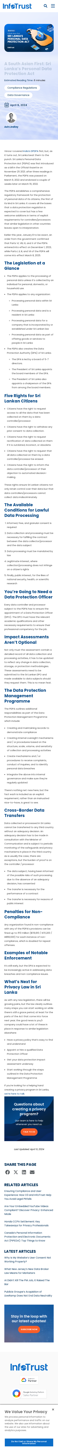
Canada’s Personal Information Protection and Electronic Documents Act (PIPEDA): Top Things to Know (27, 1236)
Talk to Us (29, 1131)
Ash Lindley (11, 127)
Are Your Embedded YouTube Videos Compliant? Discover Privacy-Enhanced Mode (28, 1210)
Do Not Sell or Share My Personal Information (29, 1442)
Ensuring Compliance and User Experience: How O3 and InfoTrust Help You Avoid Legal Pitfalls (27, 1195)
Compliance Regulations (22, 88)
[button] (7, 1172)
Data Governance (18, 95)
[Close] (53, 1409)
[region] (29, 1428)
